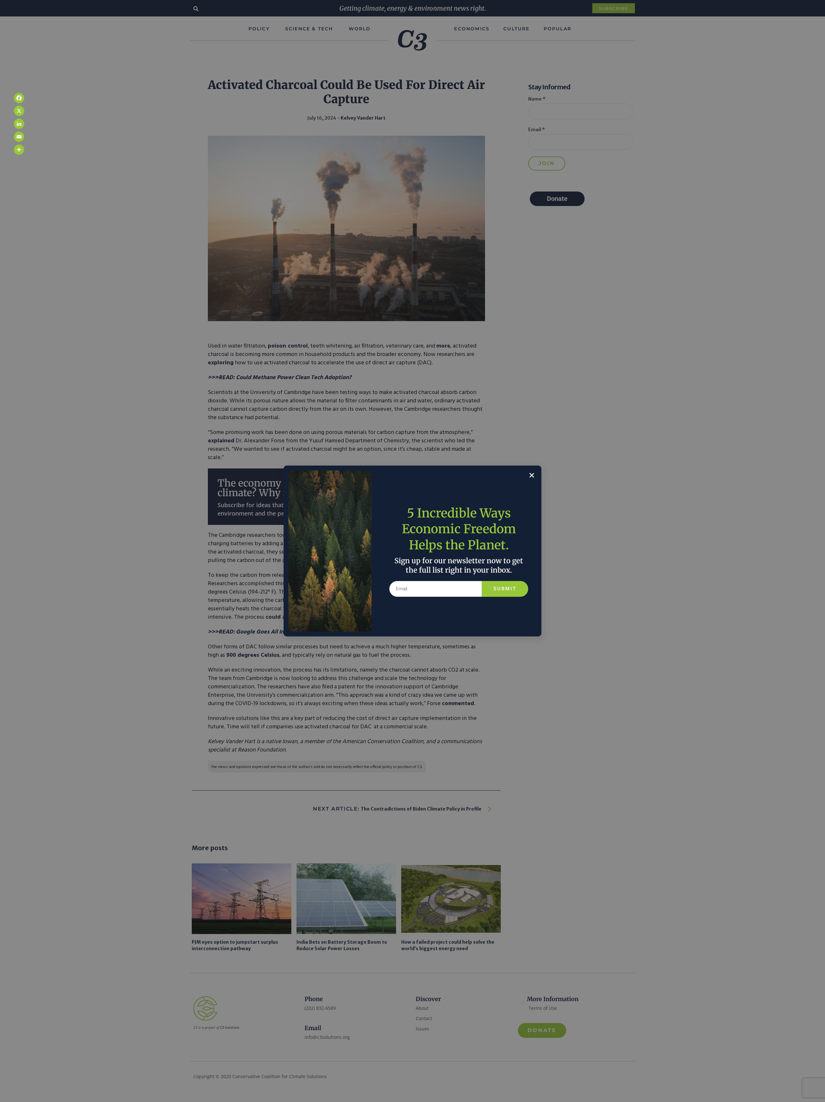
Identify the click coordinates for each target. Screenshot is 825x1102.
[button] (532, 475)
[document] (412, 551)
